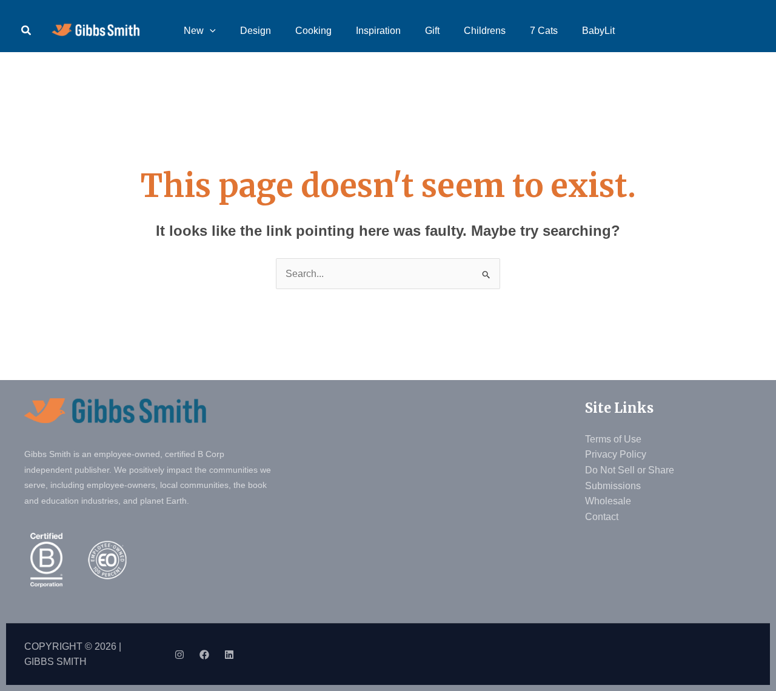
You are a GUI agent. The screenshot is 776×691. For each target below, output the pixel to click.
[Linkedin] (229, 654)
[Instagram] (179, 654)
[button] (26, 31)
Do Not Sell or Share (629, 470)
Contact (601, 517)
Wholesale (608, 501)
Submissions (613, 486)
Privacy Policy (615, 454)
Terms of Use (613, 439)
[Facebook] (204, 654)
